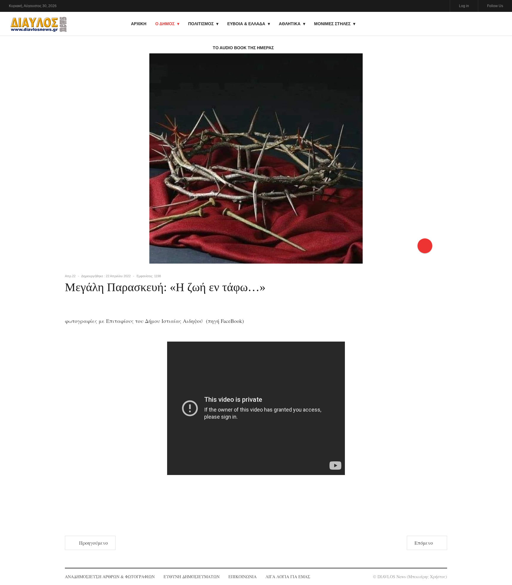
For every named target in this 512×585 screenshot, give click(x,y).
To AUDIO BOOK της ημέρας (243, 47)
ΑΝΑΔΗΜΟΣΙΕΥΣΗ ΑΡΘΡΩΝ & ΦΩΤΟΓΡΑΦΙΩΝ (110, 576)
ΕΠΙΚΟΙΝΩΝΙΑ (242, 576)
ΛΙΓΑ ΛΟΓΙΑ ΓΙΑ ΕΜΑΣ (287, 576)
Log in (464, 6)
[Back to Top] (497, 560)
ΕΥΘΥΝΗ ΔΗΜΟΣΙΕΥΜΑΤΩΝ (192, 576)
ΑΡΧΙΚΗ (138, 23)
